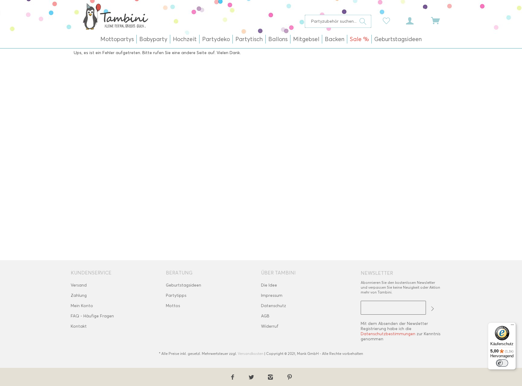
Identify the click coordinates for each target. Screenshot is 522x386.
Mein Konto (82, 305)
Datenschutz (273, 305)
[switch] (502, 363)
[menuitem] (338, 21)
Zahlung (79, 295)
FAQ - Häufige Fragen (92, 316)
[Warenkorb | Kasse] (439, 20)
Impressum (271, 295)
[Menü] (512, 326)
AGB (265, 316)
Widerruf (270, 326)
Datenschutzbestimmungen (388, 333)
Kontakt (79, 326)
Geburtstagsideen (183, 285)
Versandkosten (250, 353)
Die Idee (269, 285)
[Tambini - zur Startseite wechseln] (115, 16)
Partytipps (176, 295)
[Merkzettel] (388, 20)
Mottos (173, 305)
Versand (79, 285)
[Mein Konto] (415, 20)
